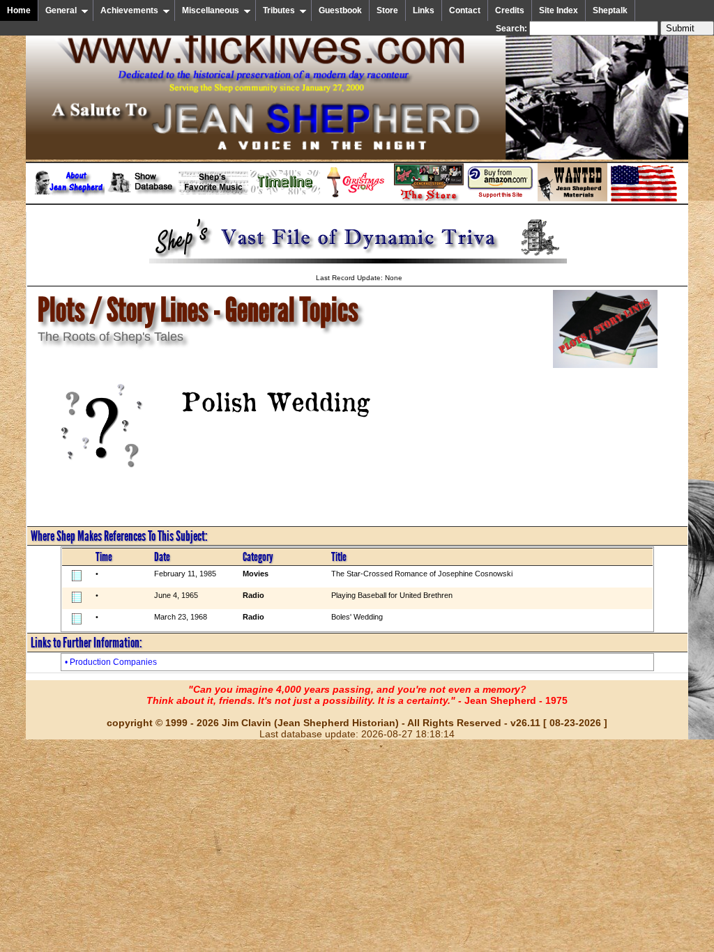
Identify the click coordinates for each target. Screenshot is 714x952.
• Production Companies (111, 662)
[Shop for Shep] (429, 199)
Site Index (558, 10)
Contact (464, 10)
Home (19, 10)
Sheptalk (610, 10)
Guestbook (340, 10)
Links (423, 10)
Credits (509, 10)
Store (387, 10)
